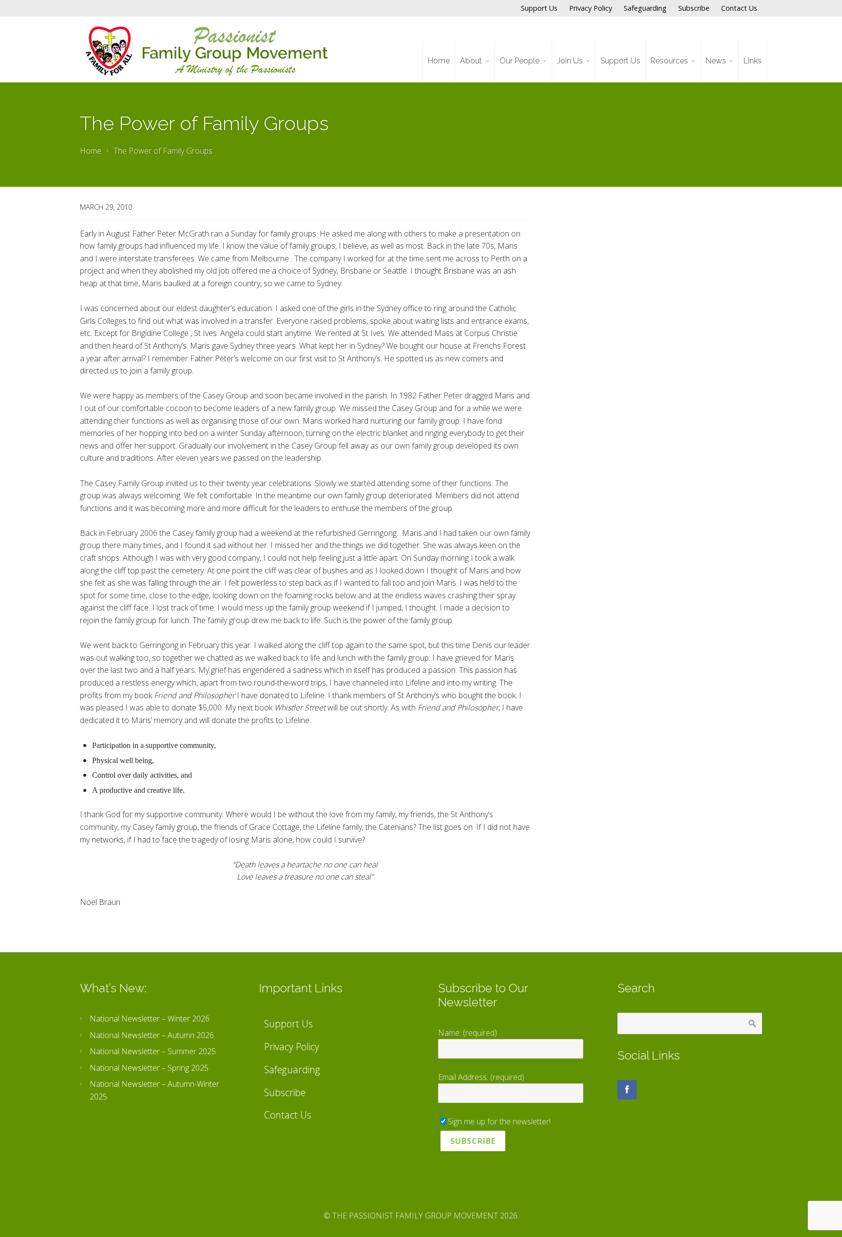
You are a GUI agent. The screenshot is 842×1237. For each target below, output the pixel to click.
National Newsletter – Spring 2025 (149, 1067)
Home (90, 150)
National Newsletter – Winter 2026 (150, 1018)
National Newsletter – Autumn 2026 (152, 1035)
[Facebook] (627, 1090)
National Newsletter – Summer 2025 (153, 1051)
